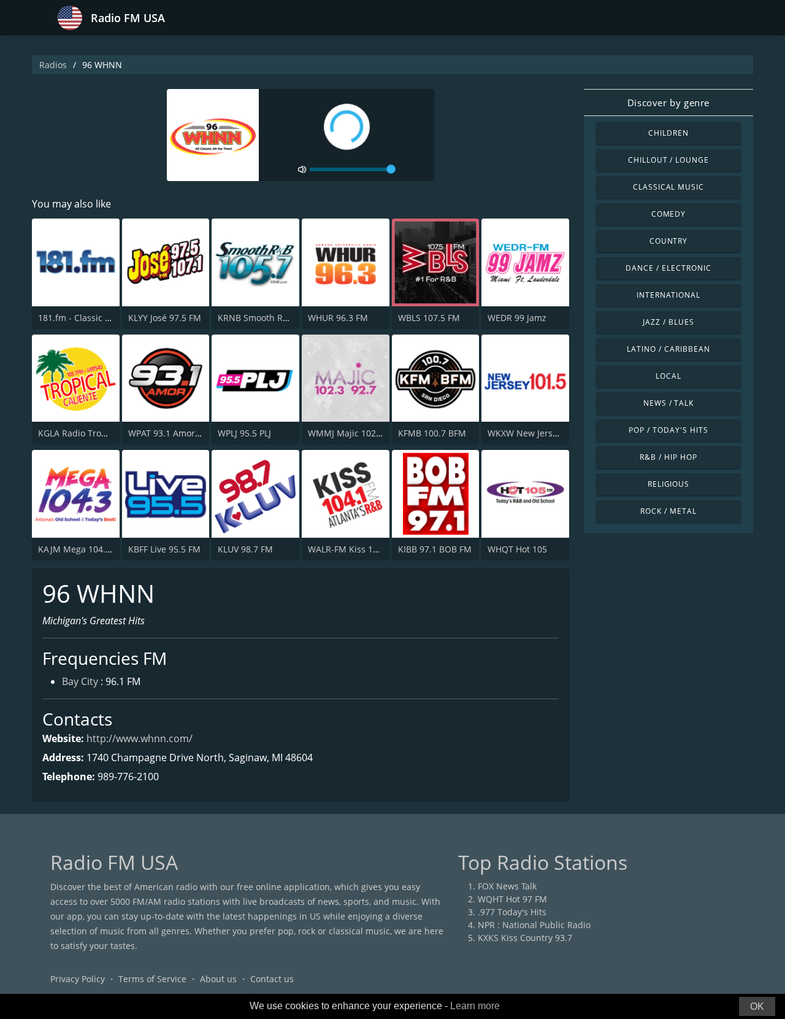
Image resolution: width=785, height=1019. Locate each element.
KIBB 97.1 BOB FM (435, 549)
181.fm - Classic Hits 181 (88, 318)
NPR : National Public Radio (534, 925)
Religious (669, 484)
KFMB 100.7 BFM (432, 433)
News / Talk (668, 403)
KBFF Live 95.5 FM (164, 549)
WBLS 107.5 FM (429, 318)
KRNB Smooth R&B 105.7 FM (276, 318)
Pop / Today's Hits (668, 430)
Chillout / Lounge (668, 160)
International (668, 295)
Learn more (475, 1006)
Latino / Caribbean (668, 349)
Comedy (668, 214)
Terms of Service (152, 979)
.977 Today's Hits (512, 912)
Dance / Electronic (668, 268)
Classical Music (668, 187)
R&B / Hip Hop (668, 457)
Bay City (80, 681)
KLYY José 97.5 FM (164, 318)
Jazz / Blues (668, 322)
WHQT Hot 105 (517, 549)
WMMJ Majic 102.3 (345, 433)
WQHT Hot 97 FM (512, 899)
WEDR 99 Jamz (517, 318)
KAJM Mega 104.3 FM (81, 549)
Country (668, 241)
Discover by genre (668, 102)
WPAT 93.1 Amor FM (169, 433)
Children (668, 133)
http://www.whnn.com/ (139, 738)
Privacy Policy (77, 979)
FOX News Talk (507, 886)
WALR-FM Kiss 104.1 (349, 549)
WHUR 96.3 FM (338, 318)
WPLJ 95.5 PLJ (244, 433)
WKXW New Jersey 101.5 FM (544, 433)
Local (668, 376)
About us (218, 979)
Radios (53, 65)
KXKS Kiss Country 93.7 (525, 937)
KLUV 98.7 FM (245, 549)
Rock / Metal (668, 511)
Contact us (272, 979)
